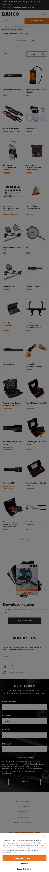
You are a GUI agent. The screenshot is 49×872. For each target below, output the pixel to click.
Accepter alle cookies (24, 858)
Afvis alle (24, 863)
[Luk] (44, 836)
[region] (24, 852)
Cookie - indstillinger (24, 869)
